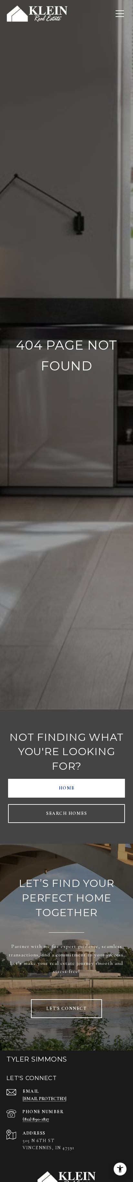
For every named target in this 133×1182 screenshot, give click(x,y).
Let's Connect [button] (66, 1008)
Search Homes (66, 813)
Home (67, 788)
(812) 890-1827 (36, 1119)
